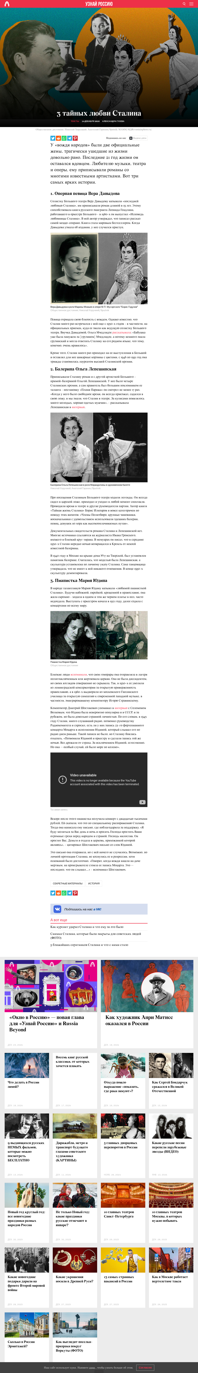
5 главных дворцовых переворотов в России (120, 1145)
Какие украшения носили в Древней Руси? (74, 1279)
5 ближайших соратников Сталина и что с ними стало (89, 945)
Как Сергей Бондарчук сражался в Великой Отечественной (170, 1087)
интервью (78, 407)
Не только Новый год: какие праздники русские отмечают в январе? (73, 1218)
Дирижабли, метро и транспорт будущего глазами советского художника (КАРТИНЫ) (72, 1151)
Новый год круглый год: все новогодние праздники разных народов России (26, 1218)
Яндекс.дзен (139, 138)
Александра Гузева (113, 121)
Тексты (75, 121)
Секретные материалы (67, 883)
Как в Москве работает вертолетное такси (170, 1279)
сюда (92, 1367)
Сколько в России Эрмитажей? (21, 1344)
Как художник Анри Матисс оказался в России (139, 1021)
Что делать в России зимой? (23, 1085)
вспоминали (79, 674)
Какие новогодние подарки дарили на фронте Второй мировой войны (26, 1283)
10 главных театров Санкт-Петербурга (119, 1214)
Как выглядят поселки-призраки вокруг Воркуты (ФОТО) (74, 1346)
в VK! (97, 909)
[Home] (7, 4)
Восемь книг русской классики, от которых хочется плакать (73, 1062)
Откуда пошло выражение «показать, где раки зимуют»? (121, 1087)
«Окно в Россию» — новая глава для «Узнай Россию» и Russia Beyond (46, 1024)
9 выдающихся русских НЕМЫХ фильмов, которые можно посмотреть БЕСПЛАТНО (26, 1151)
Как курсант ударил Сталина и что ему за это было (86, 927)
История (94, 883)
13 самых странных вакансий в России (119, 1279)
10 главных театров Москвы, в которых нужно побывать (167, 1216)
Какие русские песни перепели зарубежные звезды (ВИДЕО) (169, 1147)
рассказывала (121, 332)
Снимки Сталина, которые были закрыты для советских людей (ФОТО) (95, 936)
